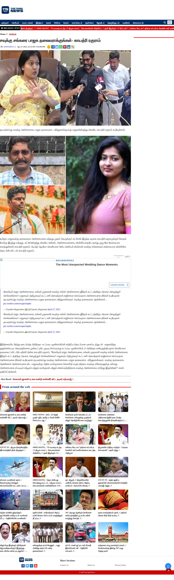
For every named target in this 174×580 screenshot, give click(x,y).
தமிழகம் (5, 22)
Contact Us (64, 565)
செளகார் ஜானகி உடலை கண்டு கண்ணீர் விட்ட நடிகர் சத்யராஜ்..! (43, 379)
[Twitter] (27, 565)
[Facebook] (23, 565)
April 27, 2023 (54, 309)
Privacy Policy (120, 565)
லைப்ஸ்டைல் (77, 22)
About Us (91, 565)
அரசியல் (15, 22)
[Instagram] (31, 565)
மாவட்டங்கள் (27, 22)
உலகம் (48, 22)
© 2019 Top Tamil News (87, 572)
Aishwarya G (9, 47)
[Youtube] (35, 565)
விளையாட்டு (138, 22)
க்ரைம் (66, 22)
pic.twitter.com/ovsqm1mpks (17, 303)
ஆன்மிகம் (89, 22)
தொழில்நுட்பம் (114, 22)
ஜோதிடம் (101, 22)
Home (3, 34)
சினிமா (57, 22)
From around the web (16, 387)
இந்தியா (39, 22)
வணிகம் (126, 22)
